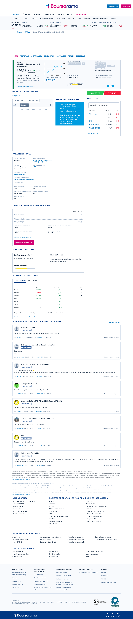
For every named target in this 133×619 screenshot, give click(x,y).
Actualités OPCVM (18, 504)
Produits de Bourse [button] (47, 18)
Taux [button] (79, 18)
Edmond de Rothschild (93, 514)
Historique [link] (80, 56)
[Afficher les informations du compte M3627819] (16, 437)
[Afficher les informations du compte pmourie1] (16, 402)
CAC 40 (91, 121)
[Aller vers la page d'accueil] (66, 6)
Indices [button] (34, 18)
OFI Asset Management (94, 516)
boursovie (111, 66)
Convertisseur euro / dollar (76, 542)
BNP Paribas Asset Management (96, 506)
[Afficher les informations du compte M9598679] (16, 454)
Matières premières (18, 514)
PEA (87, 556)
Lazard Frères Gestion (93, 521)
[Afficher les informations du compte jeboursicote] (16, 346)
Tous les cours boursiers (20, 539)
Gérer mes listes (93, 133)
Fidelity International (55, 521)
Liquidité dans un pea (31, 384)
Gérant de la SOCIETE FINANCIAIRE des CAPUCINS (41, 401)
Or (89, 118)
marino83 (39, 446)
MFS (34, 167)
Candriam (52, 519)
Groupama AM (91, 519)
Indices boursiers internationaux (50, 537)
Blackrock (89, 509)
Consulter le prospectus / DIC (25, 87)
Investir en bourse (92, 554)
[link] (14, 578)
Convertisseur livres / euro (103, 537)
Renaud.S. (20, 376)
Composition (49, 56)
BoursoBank (81, 14)
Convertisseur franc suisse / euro (106, 539)
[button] (2, 6)
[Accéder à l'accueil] (13, 32)
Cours (15, 56)
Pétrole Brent (93, 114)
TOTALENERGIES (94, 128)
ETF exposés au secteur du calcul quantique (38, 345)
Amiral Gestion (91, 504)
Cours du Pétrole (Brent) (48, 542)
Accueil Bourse (17, 537)
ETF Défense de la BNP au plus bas (35, 364)
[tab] (20, 281)
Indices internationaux (19, 511)
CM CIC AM (53, 524)
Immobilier (49, 14)
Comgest (89, 501)
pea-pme (102, 63)
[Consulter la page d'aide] (105, 6)
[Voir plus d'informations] (51, 206)
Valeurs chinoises (28, 327)
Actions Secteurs (19, 174)
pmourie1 (19, 411)
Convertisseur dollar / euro (76, 539)
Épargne (27, 14)
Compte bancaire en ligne (20, 554)
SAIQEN (39, 428)
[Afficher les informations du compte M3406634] (16, 419)
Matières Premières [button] (100, 18)
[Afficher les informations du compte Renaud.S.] (16, 365)
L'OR (23, 436)
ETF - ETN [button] (61, 18)
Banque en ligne (17, 551)
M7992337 (20, 337)
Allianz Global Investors (57, 509)
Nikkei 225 (15, 22)
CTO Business (100, 68)
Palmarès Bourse (45, 539)
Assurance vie (53, 551)
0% (83, 63)
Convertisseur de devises (76, 537)
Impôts (61, 14)
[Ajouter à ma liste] (112, 86)
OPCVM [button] (71, 18)
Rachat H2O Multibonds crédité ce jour (38, 418)
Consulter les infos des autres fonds (24, 317)
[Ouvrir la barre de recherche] (102, 6)
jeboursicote (20, 357)
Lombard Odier (54, 511)
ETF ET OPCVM (26, 330)
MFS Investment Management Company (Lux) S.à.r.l (42, 161)
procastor (39, 337)
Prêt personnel (54, 556)
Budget (37, 14)
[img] (110, 77)
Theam (51, 506)
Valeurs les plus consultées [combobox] (99, 105)
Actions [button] (25, 18)
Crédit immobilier (54, 554)
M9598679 (20, 465)
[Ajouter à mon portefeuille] (108, 86)
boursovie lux (100, 66)
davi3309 (40, 357)
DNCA (51, 514)
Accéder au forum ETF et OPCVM (23, 501)
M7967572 (20, 394)
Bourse (16, 14)
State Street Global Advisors (58, 516)
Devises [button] (87, 18)
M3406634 (20, 428)
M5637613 (40, 394)
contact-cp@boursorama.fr (66, 122)
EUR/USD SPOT (94, 124)
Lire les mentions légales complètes (21, 479)
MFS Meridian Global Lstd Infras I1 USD (28, 65)
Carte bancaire (17, 556)
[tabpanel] (48, 299)
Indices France (17, 509)
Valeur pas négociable (30, 453)
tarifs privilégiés (74, 63)
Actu (69, 14)
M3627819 (20, 446)
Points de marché (18, 506)
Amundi (51, 501)
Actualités (61, 56)
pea (96, 63)
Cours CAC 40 (17, 542)
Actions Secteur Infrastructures (51, 80)
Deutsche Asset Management (95, 511)
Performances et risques (31, 56)
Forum (113, 18)
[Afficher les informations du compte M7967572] (16, 385)
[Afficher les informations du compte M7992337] (16, 328)
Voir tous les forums (114, 322)
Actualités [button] (16, 18)
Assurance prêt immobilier (94, 551)
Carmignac (52, 504)
